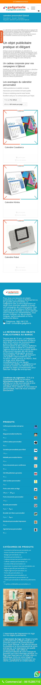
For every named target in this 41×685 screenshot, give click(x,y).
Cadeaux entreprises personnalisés (15, 559)
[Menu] (32, 8)
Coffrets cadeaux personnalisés (14, 562)
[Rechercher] (27, 8)
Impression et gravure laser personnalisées (18, 566)
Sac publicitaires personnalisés (14, 575)
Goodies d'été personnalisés (13, 564)
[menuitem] (27, 8)
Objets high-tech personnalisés (14, 571)
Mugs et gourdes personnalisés (14, 568)
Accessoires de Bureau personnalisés (16, 550)
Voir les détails (21, 160)
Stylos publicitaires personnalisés (15, 577)
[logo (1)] (17, 8)
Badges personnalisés (11, 555)
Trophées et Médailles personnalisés (16, 584)
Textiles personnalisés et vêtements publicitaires (20, 580)
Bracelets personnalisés (12, 557)
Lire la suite (21, 157)
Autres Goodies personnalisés (14, 552)
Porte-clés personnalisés (12, 573)
